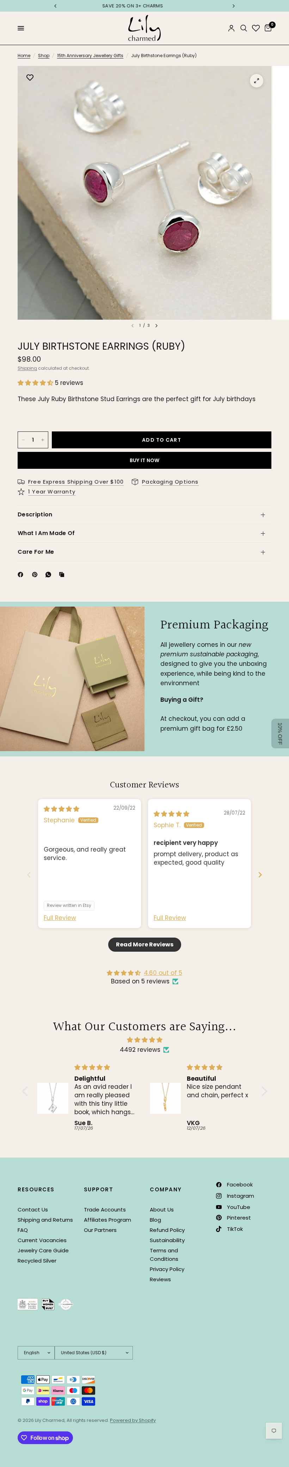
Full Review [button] (60, 918)
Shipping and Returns (45, 1219)
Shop (43, 56)
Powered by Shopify (133, 1420)
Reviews (160, 1279)
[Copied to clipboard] (63, 574)
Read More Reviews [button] (144, 944)
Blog (155, 1219)
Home (24, 56)
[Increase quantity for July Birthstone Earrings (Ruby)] (42, 440)
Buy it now (145, 460)
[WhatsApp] (49, 574)
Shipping (27, 368)
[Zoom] (256, 80)
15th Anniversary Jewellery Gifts (90, 56)
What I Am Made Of (46, 533)
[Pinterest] (36, 574)
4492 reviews (140, 1049)
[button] (36, 383)
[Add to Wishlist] (30, 78)
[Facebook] (22, 574)
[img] (61, 809)
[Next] (156, 326)
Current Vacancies (42, 1240)
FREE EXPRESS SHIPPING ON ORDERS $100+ (144, 5)
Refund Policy (167, 1230)
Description (35, 514)
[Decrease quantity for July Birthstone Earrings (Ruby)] (23, 440)
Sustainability (167, 1240)
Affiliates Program (107, 1219)
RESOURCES (36, 1189)
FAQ (23, 1230)
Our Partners (100, 1230)
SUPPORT (98, 1189)
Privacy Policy (167, 1269)
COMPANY (166, 1189)
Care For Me (36, 552)
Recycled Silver (37, 1260)
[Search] (244, 28)
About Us (162, 1209)
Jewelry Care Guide (43, 1250)
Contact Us (33, 1209)
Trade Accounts (105, 1209)
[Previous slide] (29, 875)
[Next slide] (260, 875)
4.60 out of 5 (163, 973)
